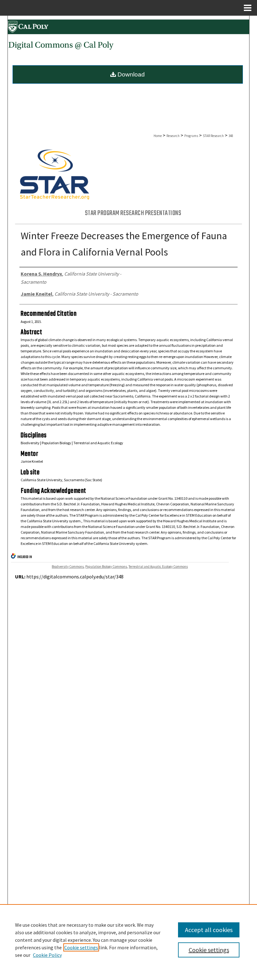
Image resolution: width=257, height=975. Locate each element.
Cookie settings (81, 947)
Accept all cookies (209, 930)
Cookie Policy (47, 955)
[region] (128, 939)
